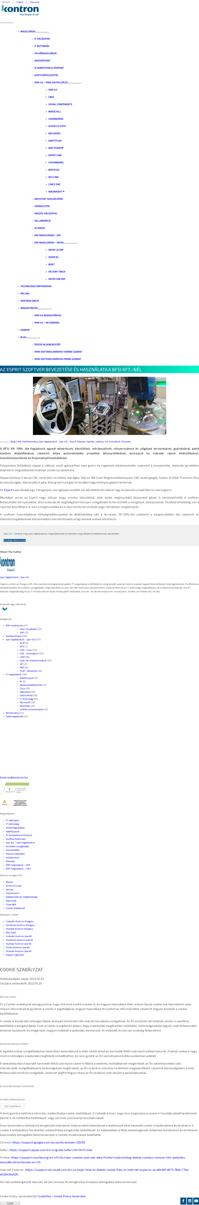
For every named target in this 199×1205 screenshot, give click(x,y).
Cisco (22, 688)
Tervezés (126, 441)
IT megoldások (13, 674)
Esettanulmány (30, 441)
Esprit (73, 441)
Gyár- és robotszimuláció (33, 660)
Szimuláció (114, 441)
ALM (22, 643)
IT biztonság (26, 698)
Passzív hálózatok (15, 853)
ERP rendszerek (14, 625)
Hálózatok (25, 691)
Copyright (11, 904)
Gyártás (90, 441)
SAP (22, 632)
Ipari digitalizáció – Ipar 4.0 (20, 639)
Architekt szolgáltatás (17, 846)
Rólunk (9, 882)
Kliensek (10, 861)
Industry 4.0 (101, 441)
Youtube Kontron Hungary (19, 928)
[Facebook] (183, 1201)
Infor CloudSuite (28, 629)
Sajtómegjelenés (14, 716)
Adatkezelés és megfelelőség (21, 896)
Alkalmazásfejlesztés (31, 684)
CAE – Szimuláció (29, 653)
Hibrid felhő (26, 695)
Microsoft (25, 702)
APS (22, 646)
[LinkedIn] (190, 1201)
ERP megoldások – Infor (18, 868)
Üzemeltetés (13, 850)
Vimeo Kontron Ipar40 (17, 947)
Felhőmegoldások (15, 827)
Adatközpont (26, 677)
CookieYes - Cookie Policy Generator (62, 1196)
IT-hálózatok (12, 820)
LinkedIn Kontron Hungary (20, 921)
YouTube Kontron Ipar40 (18, 943)
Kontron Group (13, 885)
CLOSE (10, 1203)
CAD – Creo (26, 649)
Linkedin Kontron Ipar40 (19, 936)
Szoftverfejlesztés (16, 838)
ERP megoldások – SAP (18, 865)
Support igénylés (15, 954)
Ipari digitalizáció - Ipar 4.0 (53, 441)
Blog (12, 441)
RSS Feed (11, 932)
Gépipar (81, 441)
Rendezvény (12, 712)
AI (21, 681)
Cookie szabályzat (15, 908)
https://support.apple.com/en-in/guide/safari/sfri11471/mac (51, 1150)
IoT (21, 663)
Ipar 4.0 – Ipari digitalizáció (20, 842)
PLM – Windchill (28, 670)
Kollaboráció (12, 857)
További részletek (15, 540)
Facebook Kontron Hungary (20, 925)
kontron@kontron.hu (14, 777)
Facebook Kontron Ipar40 (19, 939)
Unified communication (32, 709)
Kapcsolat (11, 900)
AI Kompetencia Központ (19, 835)
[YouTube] (196, 1201)
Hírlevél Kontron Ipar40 (18, 951)
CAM (18, 441)
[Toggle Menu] (42, 32)
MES (22, 667)
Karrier (9, 889)
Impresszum (12, 893)
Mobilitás (25, 705)
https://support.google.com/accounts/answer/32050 (48, 1142)
